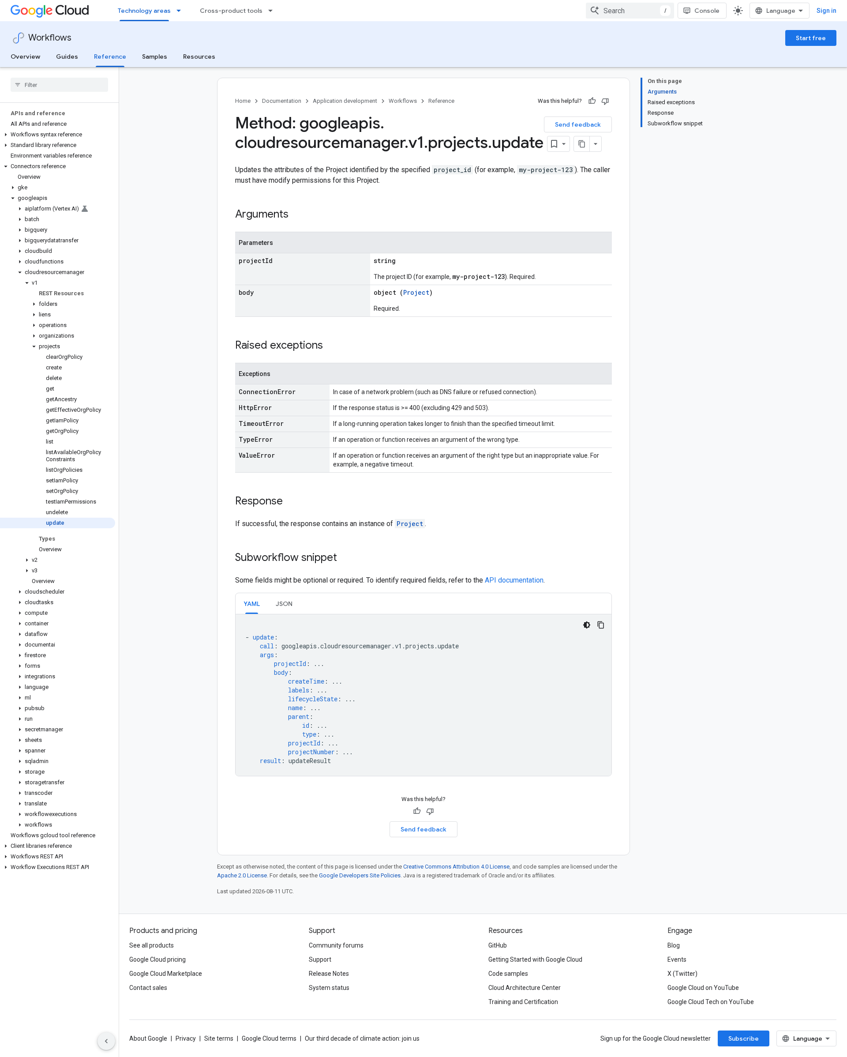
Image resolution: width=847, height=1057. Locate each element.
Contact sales (148, 987)
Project (416, 292)
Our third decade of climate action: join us (362, 1038)
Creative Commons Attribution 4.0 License (456, 866)
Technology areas (144, 11)
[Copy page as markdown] (582, 143)
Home (243, 101)
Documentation (281, 101)
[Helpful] (592, 101)
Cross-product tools (231, 11)
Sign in (826, 10)
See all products (151, 945)
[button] (57, 134)
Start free (811, 38)
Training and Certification (523, 1001)
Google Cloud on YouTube (703, 987)
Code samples (508, 973)
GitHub (497, 945)
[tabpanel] (423, 695)
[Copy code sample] (601, 625)
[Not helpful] (605, 101)
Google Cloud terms (269, 1038)
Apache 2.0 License (242, 875)
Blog (673, 945)
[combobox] (630, 11)
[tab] (252, 603)
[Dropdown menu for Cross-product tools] (273, 10)
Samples (154, 56)
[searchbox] (59, 85)
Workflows (49, 37)
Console (707, 11)
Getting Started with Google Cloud (535, 959)
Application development (345, 101)
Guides (67, 56)
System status (329, 987)
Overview (25, 56)
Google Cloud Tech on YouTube (710, 1001)
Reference (110, 56)
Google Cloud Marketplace (165, 973)
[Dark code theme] (587, 625)
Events (676, 959)
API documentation (514, 580)
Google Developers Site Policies (360, 875)
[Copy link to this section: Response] (291, 502)
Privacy (186, 1038)
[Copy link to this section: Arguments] (297, 215)
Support (320, 959)
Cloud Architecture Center (524, 987)
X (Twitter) (682, 973)
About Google (148, 1038)
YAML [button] (252, 604)
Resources (199, 56)
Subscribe (743, 1038)
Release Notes (329, 973)
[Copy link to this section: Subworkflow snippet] (346, 558)
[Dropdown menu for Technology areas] (181, 10)
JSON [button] (284, 604)
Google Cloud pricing (157, 959)
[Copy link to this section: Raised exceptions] (332, 346)
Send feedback (578, 124)
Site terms (218, 1038)
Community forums (336, 945)
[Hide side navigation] (106, 1041)
